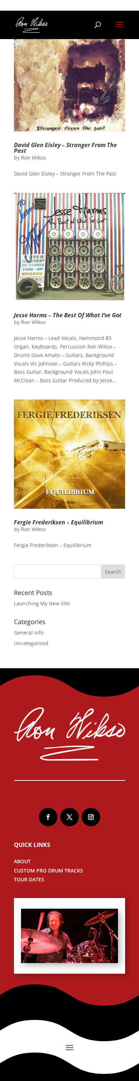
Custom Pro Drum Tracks (48, 870)
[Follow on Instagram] (91, 817)
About (22, 861)
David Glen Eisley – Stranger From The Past (65, 148)
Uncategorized (31, 643)
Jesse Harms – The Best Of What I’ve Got (68, 315)
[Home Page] (31, 24)
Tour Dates (29, 879)
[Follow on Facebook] (48, 817)
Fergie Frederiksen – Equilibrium (58, 522)
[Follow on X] (69, 817)
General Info (28, 632)
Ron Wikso (33, 157)
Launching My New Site (42, 603)
